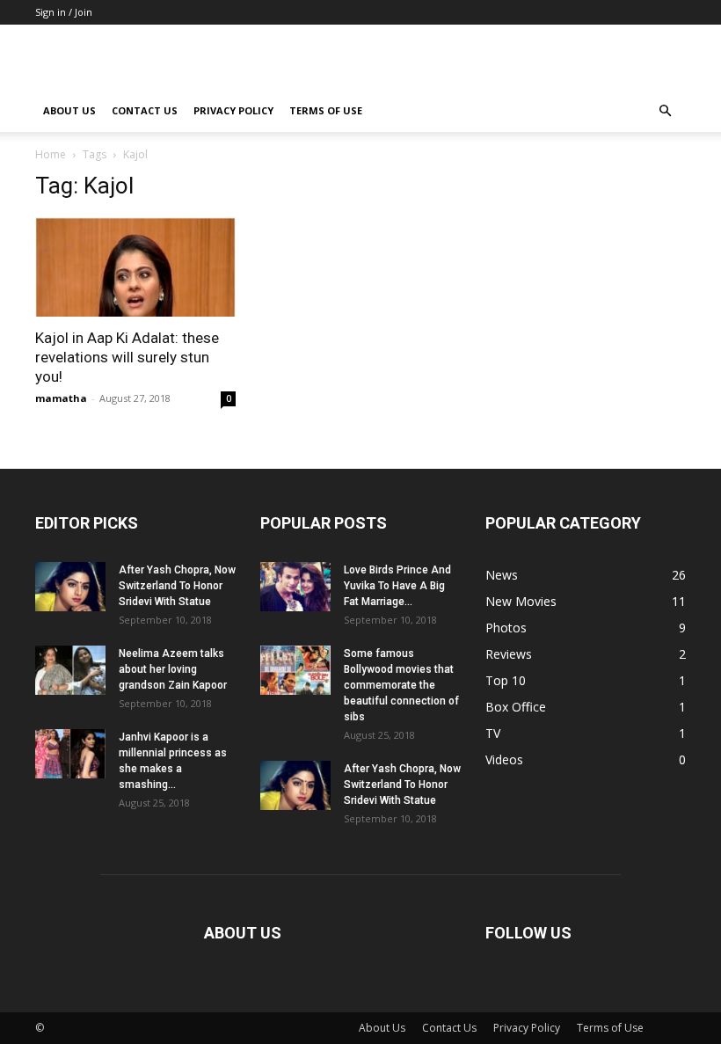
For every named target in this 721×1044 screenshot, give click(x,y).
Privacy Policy (233, 110)
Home (50, 154)
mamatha (61, 398)
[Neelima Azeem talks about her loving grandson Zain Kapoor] (70, 670)
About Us (69, 110)
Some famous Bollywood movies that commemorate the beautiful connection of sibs (401, 685)
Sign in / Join (63, 11)
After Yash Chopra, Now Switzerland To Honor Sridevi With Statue (177, 586)
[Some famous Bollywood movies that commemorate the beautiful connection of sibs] (295, 670)
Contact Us (145, 110)
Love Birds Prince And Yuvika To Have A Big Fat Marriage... (397, 586)
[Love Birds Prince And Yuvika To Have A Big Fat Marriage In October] (295, 586)
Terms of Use (325, 110)
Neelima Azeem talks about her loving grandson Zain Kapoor (173, 669)
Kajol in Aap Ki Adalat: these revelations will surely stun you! (127, 357)
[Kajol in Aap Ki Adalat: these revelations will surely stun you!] (135, 267)
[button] (665, 111)
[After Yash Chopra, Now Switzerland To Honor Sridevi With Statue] (70, 586)
